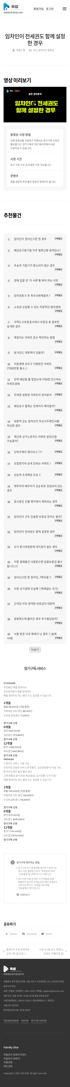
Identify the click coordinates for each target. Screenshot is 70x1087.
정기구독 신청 (10, 723)
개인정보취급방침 (11, 1020)
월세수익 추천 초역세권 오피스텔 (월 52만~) (17, 951)
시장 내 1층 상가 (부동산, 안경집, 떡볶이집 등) (50, 951)
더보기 (35, 649)
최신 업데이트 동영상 (43, 50)
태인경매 (8, 1066)
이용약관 (25, 1020)
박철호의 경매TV (12, 1058)
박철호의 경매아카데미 (15, 1054)
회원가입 (38, 9)
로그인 (50, 9)
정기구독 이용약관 (39, 1020)
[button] (64, 8)
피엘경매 (8, 1062)
